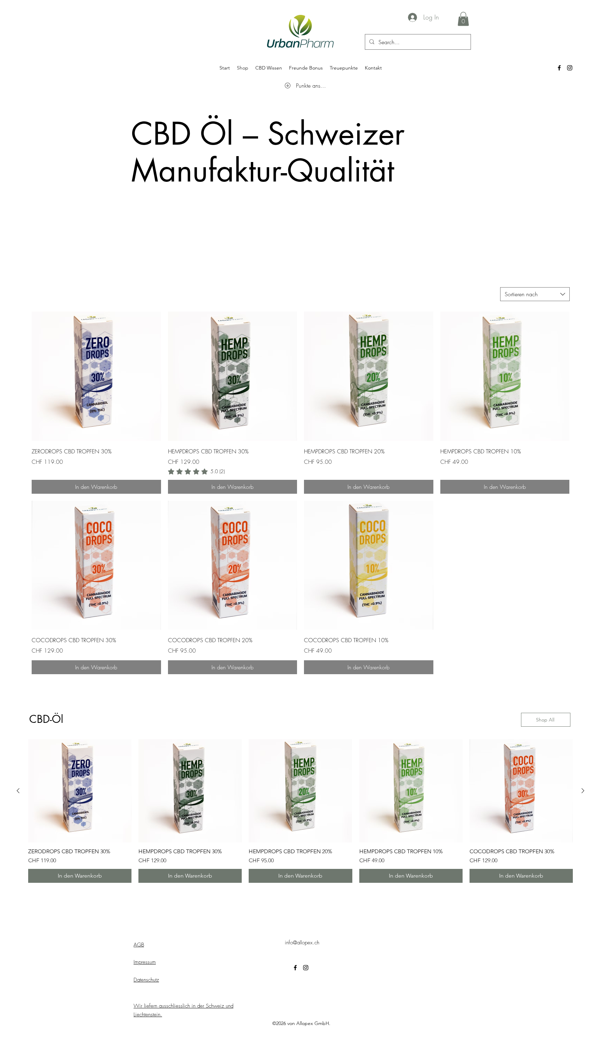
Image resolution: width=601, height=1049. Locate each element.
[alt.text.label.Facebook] (559, 67)
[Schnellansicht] (96, 376)
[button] (463, 19)
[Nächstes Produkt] (583, 790)
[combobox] (535, 294)
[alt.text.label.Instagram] (569, 67)
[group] (300, 811)
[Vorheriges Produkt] (18, 790)
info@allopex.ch (302, 942)
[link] (196, 471)
